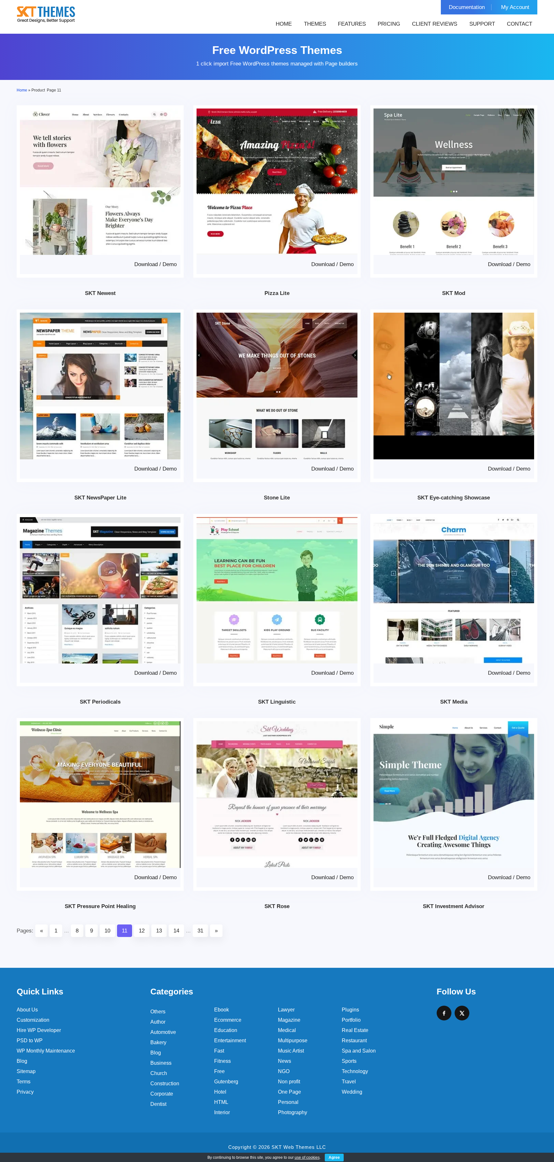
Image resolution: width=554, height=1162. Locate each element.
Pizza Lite (277, 293)
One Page (289, 1092)
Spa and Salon (359, 1051)
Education (225, 1030)
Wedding (352, 1092)
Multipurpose (292, 1040)
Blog (22, 1061)
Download (146, 264)
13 (159, 931)
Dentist (158, 1104)
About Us (27, 1009)
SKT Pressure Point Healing (100, 906)
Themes (315, 24)
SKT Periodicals (100, 702)
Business (161, 1063)
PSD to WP (30, 1040)
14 (176, 931)
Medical (287, 1030)
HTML (221, 1102)
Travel (349, 1081)
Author (157, 1022)
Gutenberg (226, 1081)
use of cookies (307, 1157)
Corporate (161, 1094)
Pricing (389, 24)
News (284, 1061)
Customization (33, 1020)
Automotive (163, 1032)
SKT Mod (453, 293)
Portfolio (351, 1020)
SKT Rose (277, 906)
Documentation (467, 7)
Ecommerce (227, 1020)
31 (200, 931)
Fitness (222, 1061)
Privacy (25, 1092)
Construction (164, 1083)
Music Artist (291, 1051)
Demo (170, 264)
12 (142, 931)
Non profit (289, 1081)
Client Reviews (434, 24)
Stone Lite (277, 498)
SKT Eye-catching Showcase (453, 498)
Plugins (350, 1009)
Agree (334, 1157)
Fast (219, 1051)
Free (219, 1071)
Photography (292, 1112)
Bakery (158, 1042)
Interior (222, 1112)
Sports (349, 1061)
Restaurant (354, 1040)
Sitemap (26, 1071)
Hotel (220, 1092)
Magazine (289, 1020)
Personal (288, 1102)
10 (107, 931)
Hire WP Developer (39, 1030)
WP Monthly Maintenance (46, 1051)
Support (482, 24)
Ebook (221, 1009)
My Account (515, 7)
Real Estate (355, 1030)
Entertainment (230, 1040)
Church (158, 1073)
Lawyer (286, 1009)
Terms (23, 1081)
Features (352, 24)
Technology (355, 1071)
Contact (519, 24)
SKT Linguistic (277, 702)
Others (157, 1011)
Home (284, 24)
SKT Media (453, 702)
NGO (284, 1071)
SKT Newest (100, 293)
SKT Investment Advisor (453, 906)
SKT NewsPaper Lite (100, 498)
